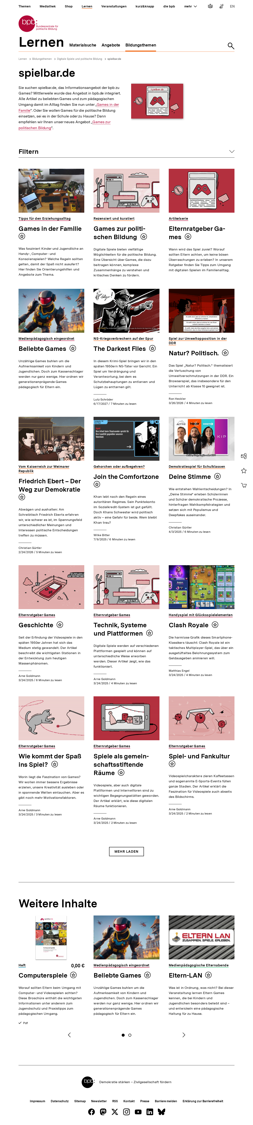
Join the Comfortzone (126, 477)
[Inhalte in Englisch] (232, 7)
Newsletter (98, 1101)
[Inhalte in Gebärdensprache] (221, 7)
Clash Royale (189, 625)
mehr (190, 6)
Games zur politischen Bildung (119, 233)
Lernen (23, 58)
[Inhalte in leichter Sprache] (210, 7)
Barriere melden (166, 1101)
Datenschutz (60, 1101)
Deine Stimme (190, 477)
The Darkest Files (120, 349)
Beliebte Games (43, 349)
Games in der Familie (50, 228)
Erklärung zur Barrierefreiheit (203, 1101)
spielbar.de (114, 58)
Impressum (37, 1101)
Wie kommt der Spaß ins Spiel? (50, 760)
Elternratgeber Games (197, 233)
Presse (144, 1101)
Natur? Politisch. (194, 353)
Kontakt (128, 1101)
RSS (115, 1101)
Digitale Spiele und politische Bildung (79, 58)
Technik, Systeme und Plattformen (120, 629)
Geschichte (37, 625)
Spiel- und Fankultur (199, 756)
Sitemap (80, 1101)
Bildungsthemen (42, 58)
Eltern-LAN (185, 975)
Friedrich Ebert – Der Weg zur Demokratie (50, 485)
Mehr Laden (126, 851)
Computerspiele (43, 975)
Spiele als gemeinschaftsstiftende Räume (121, 764)
